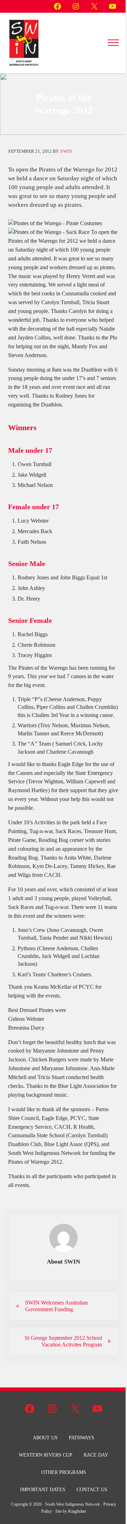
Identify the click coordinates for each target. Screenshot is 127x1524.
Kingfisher (77, 1511)
